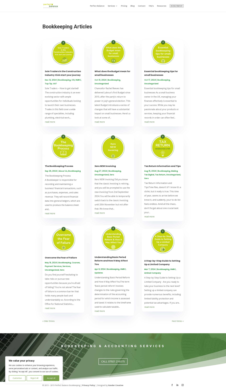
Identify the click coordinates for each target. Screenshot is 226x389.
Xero (62, 270)
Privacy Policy (88, 385)
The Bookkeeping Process (59, 166)
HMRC (78, 80)
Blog (133, 6)
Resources (161, 6)
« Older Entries (48, 321)
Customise (17, 378)
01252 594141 (177, 6)
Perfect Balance (97, 6)
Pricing (124, 6)
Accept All (51, 378)
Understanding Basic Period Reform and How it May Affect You (111, 261)
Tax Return (160, 174)
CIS (73, 80)
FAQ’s (151, 6)
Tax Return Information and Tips (162, 166)
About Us (63, 171)
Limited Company (152, 273)
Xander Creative (115, 385)
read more (50, 121)
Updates (99, 273)
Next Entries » (178, 321)
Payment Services (53, 266)
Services (111, 6)
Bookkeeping (64, 80)
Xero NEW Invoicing (105, 166)
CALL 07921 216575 (113, 361)
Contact (141, 6)
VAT (55, 83)
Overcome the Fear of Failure (61, 257)
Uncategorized (52, 270)
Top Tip (48, 83)
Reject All (34, 378)
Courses (76, 262)
